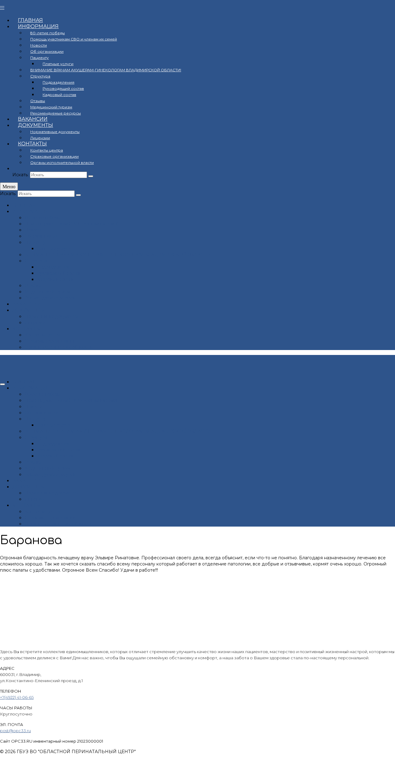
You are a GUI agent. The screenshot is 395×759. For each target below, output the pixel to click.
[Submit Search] (90, 176)
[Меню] (2, 384)
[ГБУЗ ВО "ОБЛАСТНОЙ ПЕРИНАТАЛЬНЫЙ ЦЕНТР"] (197, 7)
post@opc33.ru (15, 730)
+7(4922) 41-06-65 (17, 697)
